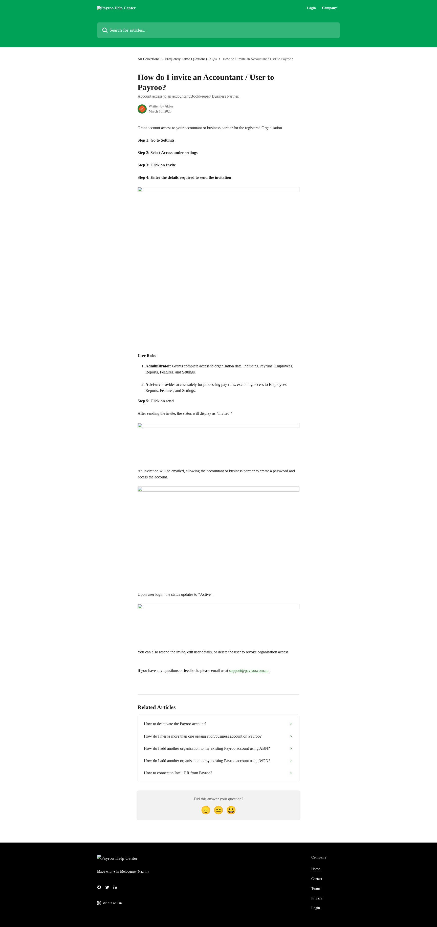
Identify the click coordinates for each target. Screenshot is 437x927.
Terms (315, 888)
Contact (316, 879)
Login (311, 8)
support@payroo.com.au (249, 670)
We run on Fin (112, 903)
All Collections (148, 59)
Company (329, 8)
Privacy (316, 898)
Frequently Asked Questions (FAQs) (191, 59)
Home (315, 869)
